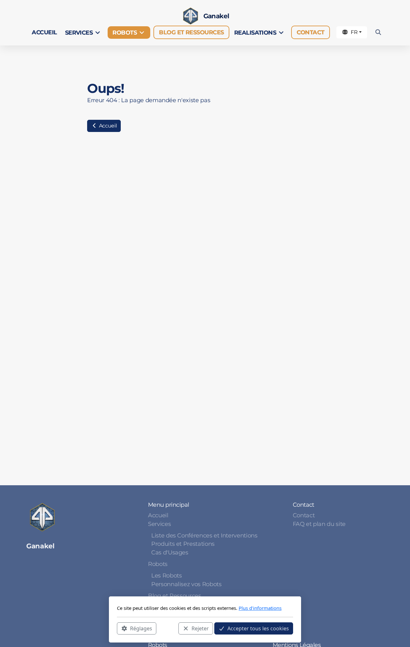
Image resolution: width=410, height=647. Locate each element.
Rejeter (200, 628)
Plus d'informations (260, 608)
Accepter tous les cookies (258, 628)
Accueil (107, 126)
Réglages (141, 628)
